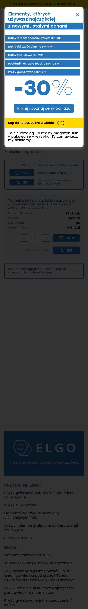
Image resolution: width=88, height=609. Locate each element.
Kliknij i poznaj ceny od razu (43, 108)
